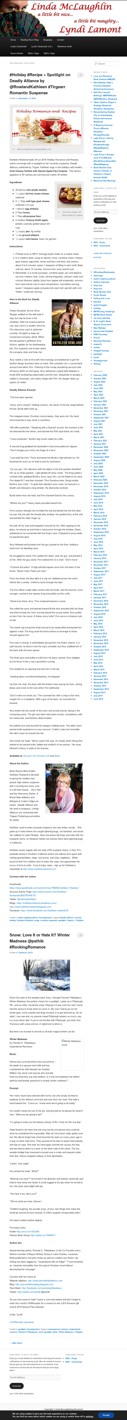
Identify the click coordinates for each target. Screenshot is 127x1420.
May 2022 (98, 391)
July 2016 (98, 617)
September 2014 (101, 688)
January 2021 (100, 443)
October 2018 (100, 528)
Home (13, 39)
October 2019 (100, 489)
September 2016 (101, 610)
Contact (60, 39)
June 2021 (98, 427)
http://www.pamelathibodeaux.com (45, 1280)
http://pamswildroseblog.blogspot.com (34, 1284)
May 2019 (98, 505)
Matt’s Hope (33, 53)
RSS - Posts (99, 242)
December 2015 (101, 640)
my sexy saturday (102, 317)
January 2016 (100, 636)
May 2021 (98, 430)
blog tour (98, 288)
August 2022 (99, 381)
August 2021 (99, 420)
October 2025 (100, 378)
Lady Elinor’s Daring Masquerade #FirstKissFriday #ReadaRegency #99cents (103, 145)
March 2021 (99, 437)
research (98, 344)
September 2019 (101, 492)
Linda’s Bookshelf (18, 46)
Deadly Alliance (67, 917)
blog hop (98, 285)
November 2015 (101, 643)
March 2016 (99, 630)
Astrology (98, 275)
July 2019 (98, 499)
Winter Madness (66, 1332)
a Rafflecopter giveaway (22, 1322)
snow (40, 1332)
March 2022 (99, 397)
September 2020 (101, 456)
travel (96, 357)
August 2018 (99, 535)
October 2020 (100, 453)
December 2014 (101, 679)
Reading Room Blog (29, 39)
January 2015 (100, 675)
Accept (106, 1415)
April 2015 (98, 666)
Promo (97, 337)
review (97, 347)
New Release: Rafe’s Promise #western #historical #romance (104, 85)
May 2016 (98, 623)
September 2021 (101, 417)
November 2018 (101, 525)
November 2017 (101, 564)
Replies (79, 920)
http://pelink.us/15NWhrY (43, 1235)
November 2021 (101, 411)
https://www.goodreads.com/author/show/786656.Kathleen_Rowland (44, 887)
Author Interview (101, 282)
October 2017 (100, 568)
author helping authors (28, 917)
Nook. (57, 755)
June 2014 (98, 698)
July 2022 (98, 384)
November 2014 (101, 682)
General (97, 301)
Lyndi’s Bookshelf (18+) (41, 46)
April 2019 (98, 509)
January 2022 (100, 404)
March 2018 (99, 551)
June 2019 (98, 502)
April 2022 (98, 394)
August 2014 (99, 692)
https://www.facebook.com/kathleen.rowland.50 (44, 910)
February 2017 (100, 594)
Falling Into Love (102, 298)
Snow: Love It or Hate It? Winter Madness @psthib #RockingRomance (40, 941)
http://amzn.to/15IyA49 (27, 1231)
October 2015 (100, 646)
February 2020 (100, 479)
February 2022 (100, 401)
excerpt (77, 917)
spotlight (62, 920)
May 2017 (98, 584)
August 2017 (99, 574)
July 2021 (98, 424)
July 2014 (98, 695)
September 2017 (101, 571)
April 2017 (98, 587)
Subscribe (100, 220)
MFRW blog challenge (104, 311)
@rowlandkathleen (27, 899)
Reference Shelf (64, 46)
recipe (36, 920)
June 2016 (98, 620)
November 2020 (101, 450)
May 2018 (98, 545)
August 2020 (99, 460)
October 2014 (100, 685)
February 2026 (100, 375)
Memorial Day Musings (105, 180)
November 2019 (101, 486)
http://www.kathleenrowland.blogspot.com (30, 906)
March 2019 (99, 512)
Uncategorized (45, 917)
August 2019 (99, 496)
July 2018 (98, 538)
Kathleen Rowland (25, 920)
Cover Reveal (100, 295)
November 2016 (101, 603)
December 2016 (101, 600)
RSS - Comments (102, 245)
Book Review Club (102, 291)
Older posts (16, 1343)
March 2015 (99, 669)
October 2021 (100, 414)
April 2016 (98, 626)
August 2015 (99, 653)
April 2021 (98, 434)
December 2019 (101, 483)
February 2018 (100, 554)
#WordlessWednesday (104, 272)
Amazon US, (29, 755)
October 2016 (100, 607)
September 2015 (101, 649)
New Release (100, 327)
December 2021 (101, 407)
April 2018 (98, 548)
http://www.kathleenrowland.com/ (39, 868)
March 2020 (99, 476)
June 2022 (98, 388)
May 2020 (98, 469)
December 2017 (101, 561)
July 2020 (98, 463)
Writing (97, 363)
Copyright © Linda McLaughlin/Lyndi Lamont (63, 1409)
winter (55, 1332)
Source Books (17, 53)
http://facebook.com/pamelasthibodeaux (42, 1288)
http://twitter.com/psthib (29, 1291)
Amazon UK (43, 755)
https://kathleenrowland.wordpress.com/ (37, 903)
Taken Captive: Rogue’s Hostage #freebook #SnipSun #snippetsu (105, 105)
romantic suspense (48, 920)
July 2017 (98, 577)
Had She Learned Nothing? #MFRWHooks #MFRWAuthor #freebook (105, 95)
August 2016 (99, 613)
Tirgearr (70, 920)
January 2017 (100, 597)
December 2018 (101, 522)
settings (89, 1416)
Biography (47, 39)
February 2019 (100, 515)
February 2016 (100, 633)
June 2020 (98, 466)
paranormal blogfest (103, 331)
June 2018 (98, 541)
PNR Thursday (100, 334)
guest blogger (100, 304)
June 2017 (98, 581)
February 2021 (100, 440)
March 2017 (99, 590)
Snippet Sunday (101, 350)
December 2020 (101, 447)
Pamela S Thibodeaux (27, 1332)
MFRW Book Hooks (103, 314)
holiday (13, 920)
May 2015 (98, 662)
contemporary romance (58, 1329)
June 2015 (98, 659)
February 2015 (100, 672)
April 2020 (98, 473)
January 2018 (100, 558)
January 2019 (100, 519)
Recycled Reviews (102, 340)
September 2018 (101, 532)
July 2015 (98, 656)
